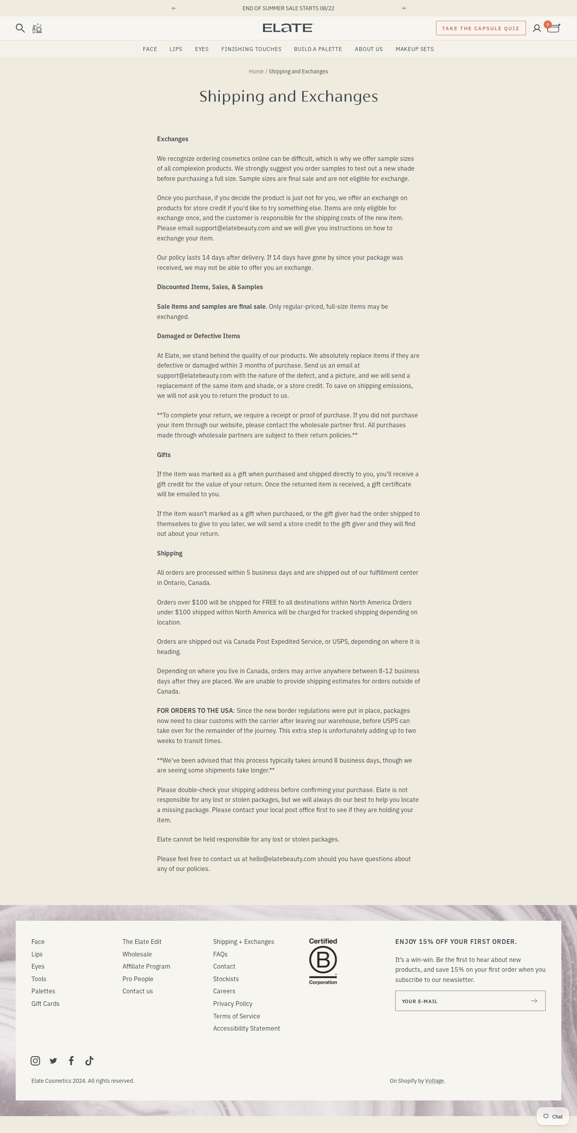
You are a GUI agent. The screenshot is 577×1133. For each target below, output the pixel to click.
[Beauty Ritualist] (37, 28)
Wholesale (137, 953)
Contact (224, 966)
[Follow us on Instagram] (35, 1061)
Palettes (43, 990)
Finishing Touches (251, 49)
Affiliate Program (146, 966)
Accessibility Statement (246, 1028)
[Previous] (173, 8)
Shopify (407, 1080)
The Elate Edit (142, 941)
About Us (369, 49)
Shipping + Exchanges (243, 941)
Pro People (137, 978)
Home (256, 71)
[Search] (20, 28)
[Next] (404, 8)
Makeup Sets (415, 49)
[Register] (534, 1001)
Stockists (226, 978)
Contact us (137, 990)
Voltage (434, 1080)
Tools (38, 978)
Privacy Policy (232, 1003)
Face (150, 49)
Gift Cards (45, 1003)
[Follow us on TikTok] (89, 1061)
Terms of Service (236, 1015)
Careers (224, 990)
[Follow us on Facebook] (71, 1061)
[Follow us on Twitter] (53, 1061)
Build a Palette (318, 49)
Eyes (202, 49)
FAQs (220, 953)
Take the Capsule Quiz (481, 27)
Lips (176, 49)
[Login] (537, 28)
